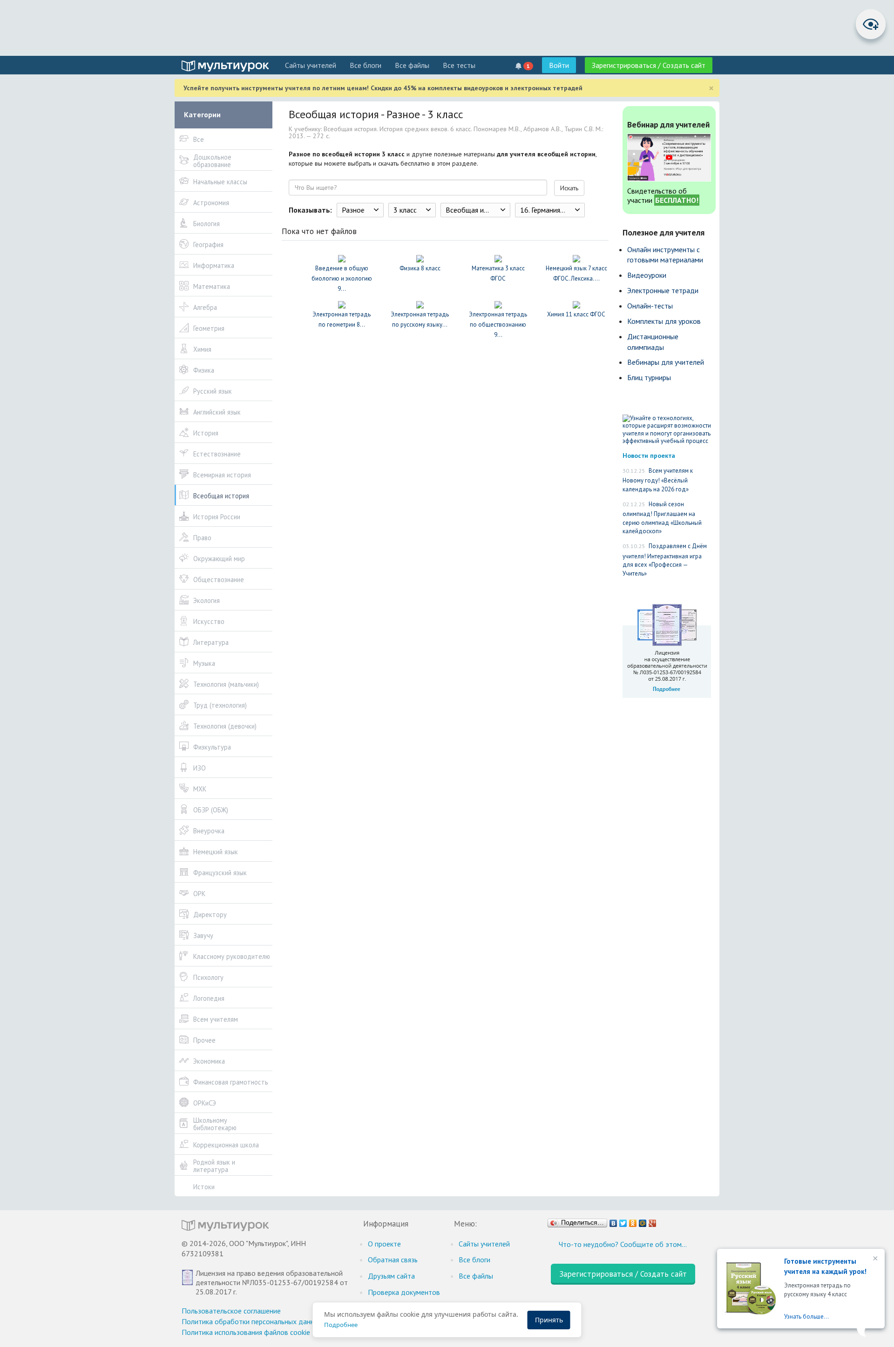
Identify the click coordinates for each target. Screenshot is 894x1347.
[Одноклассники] (633, 1221)
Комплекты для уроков (664, 321)
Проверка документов (404, 1292)
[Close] (874, 1259)
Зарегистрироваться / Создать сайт (648, 65)
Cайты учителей (310, 65)
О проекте (384, 1243)
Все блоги (365, 65)
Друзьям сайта (391, 1275)
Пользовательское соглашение (231, 1310)
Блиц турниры (649, 377)
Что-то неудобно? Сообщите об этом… (623, 1244)
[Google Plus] (652, 1221)
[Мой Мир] (643, 1221)
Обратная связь (393, 1259)
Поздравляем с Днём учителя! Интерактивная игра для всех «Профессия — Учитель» (665, 559)
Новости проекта (649, 455)
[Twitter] (623, 1221)
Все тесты (459, 65)
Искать (569, 188)
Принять (549, 1319)
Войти (559, 65)
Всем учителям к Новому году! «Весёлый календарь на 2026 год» (658, 480)
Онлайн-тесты (650, 305)
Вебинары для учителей (665, 362)
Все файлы (412, 65)
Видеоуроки (646, 275)
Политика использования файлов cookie (246, 1332)
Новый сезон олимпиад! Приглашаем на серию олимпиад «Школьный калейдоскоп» (662, 518)
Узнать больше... (806, 1316)
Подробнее (341, 1324)
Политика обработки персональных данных (252, 1321)
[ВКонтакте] (613, 1221)
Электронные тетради (662, 290)
